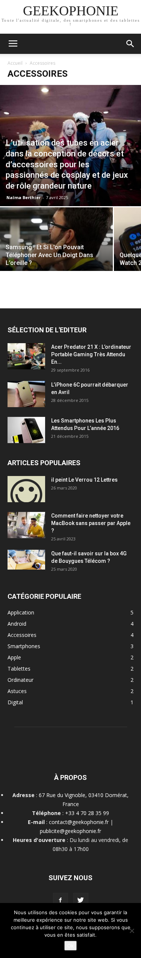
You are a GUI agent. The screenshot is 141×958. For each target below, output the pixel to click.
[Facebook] (60, 900)
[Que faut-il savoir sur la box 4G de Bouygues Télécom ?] (26, 560)
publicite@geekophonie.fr (70, 831)
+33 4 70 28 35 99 (87, 813)
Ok (70, 946)
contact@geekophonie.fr (79, 822)
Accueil (15, 63)
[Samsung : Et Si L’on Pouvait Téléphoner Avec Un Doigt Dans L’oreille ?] (56, 249)
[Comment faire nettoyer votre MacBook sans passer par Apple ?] (26, 525)
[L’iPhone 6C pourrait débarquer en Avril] (26, 394)
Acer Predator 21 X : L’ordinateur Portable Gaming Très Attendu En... (91, 354)
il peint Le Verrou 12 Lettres (84, 480)
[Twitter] (80, 900)
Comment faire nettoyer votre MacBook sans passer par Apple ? (90, 523)
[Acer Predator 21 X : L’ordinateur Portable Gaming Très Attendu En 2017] (26, 356)
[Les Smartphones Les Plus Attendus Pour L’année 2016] (26, 430)
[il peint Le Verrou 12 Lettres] (26, 489)
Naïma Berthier (23, 197)
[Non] (131, 930)
